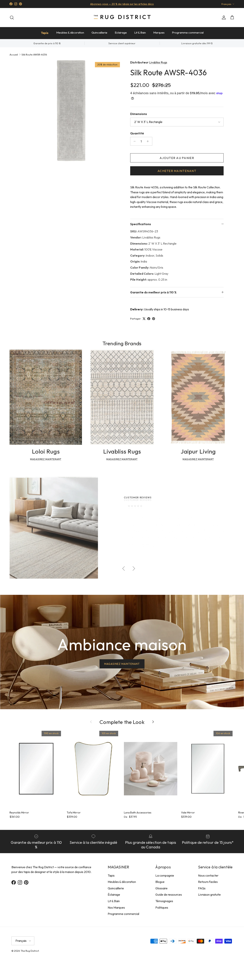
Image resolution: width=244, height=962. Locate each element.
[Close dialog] (193, 434)
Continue (84, 516)
